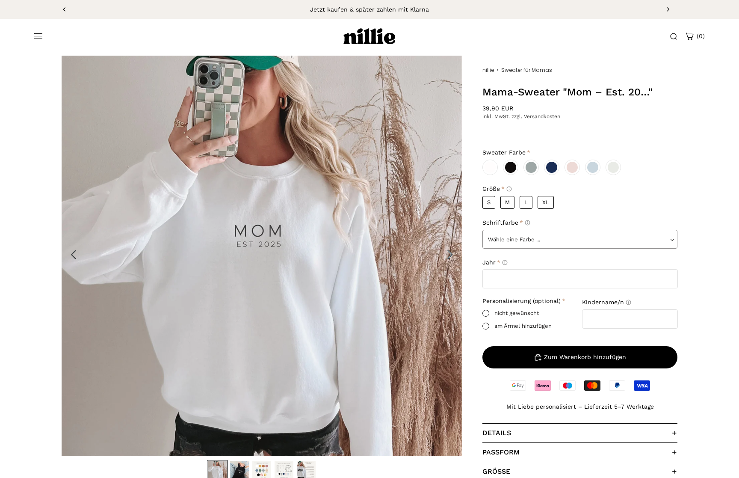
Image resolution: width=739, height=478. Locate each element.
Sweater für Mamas (526, 70)
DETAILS (496, 433)
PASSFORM (501, 452)
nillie (488, 70)
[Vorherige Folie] (64, 9)
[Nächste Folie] (668, 9)
